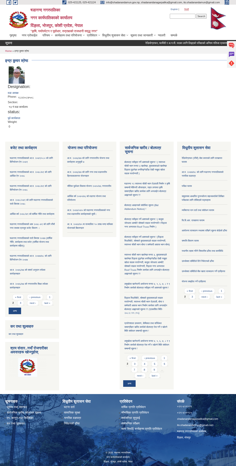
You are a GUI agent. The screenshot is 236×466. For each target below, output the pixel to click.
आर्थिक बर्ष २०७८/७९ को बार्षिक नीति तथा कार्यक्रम (32, 214)
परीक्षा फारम (187, 186)
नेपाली (186, 9)
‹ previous (35, 297)
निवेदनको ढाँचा (72, 423)
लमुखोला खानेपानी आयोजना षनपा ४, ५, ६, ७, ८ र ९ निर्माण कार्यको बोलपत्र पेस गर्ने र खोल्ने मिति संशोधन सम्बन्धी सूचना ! (147, 345)
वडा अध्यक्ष (13, 92)
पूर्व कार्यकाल (14, 118)
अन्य (15, 311)
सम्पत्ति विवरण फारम (190, 240)
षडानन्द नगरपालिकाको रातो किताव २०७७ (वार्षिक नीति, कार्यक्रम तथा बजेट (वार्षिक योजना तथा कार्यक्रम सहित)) (31, 242)
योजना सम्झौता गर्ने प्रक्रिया (194, 281)
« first (18, 297)
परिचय (46, 35)
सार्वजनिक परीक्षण (130, 423)
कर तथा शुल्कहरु (16, 334)
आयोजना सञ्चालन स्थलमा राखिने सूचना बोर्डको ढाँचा (204, 230)
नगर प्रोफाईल (29, 35)
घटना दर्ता (69, 407)
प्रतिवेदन (92, 35)
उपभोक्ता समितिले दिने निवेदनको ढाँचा (198, 261)
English (174, 9)
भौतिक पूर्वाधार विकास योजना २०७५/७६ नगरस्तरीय (89, 186)
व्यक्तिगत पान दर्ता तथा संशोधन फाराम (198, 210)
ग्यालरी (161, 35)
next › (33, 303)
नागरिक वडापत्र (72, 418)
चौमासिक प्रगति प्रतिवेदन (135, 412)
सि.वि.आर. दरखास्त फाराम (193, 220)
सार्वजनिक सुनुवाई (130, 418)
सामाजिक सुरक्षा (72, 412)
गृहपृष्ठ (13, 35)
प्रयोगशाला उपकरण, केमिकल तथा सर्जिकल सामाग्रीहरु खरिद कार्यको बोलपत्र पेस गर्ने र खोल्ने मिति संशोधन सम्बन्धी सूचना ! (145, 327)
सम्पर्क (174, 35)
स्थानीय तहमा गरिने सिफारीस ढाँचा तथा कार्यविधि (202, 250)
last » (47, 303)
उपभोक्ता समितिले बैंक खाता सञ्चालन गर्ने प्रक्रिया (203, 271)
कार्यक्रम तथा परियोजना (68, 35)
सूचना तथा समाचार (17, 407)
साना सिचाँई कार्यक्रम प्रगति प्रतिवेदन (141, 428)
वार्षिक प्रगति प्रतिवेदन (133, 407)
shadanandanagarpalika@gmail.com (197, 418)
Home (8, 51)
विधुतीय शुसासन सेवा (113, 35)
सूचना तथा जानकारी (141, 35)
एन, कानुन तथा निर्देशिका (20, 418)
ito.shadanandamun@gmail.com (195, 425)
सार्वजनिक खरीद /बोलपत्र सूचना (24, 412)
